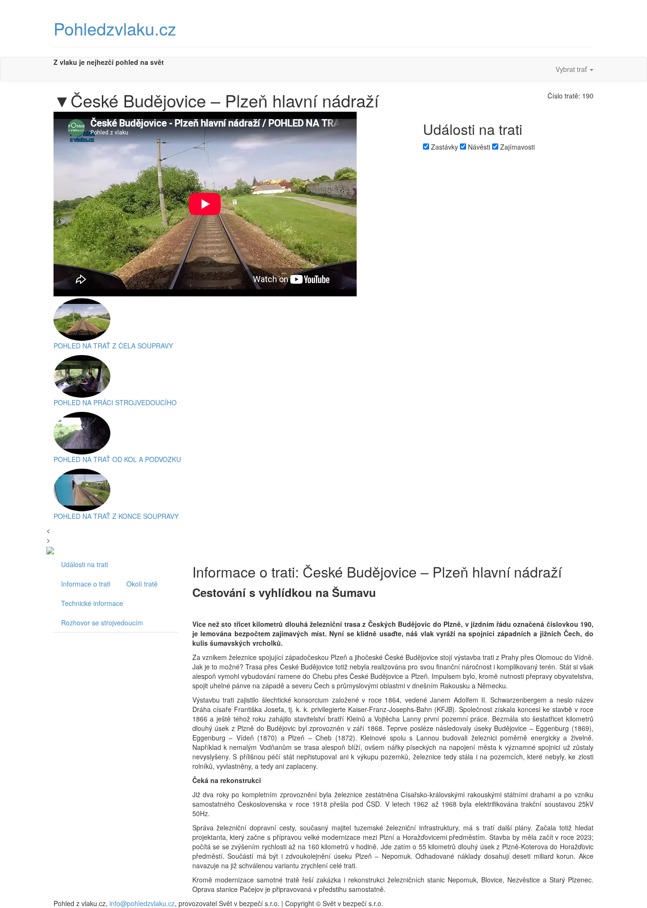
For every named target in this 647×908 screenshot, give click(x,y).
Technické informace (92, 603)
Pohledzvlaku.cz (115, 28)
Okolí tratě (142, 583)
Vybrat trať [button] (572, 69)
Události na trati (84, 564)
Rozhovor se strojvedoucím (102, 622)
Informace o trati (85, 583)
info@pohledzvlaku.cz (142, 903)
